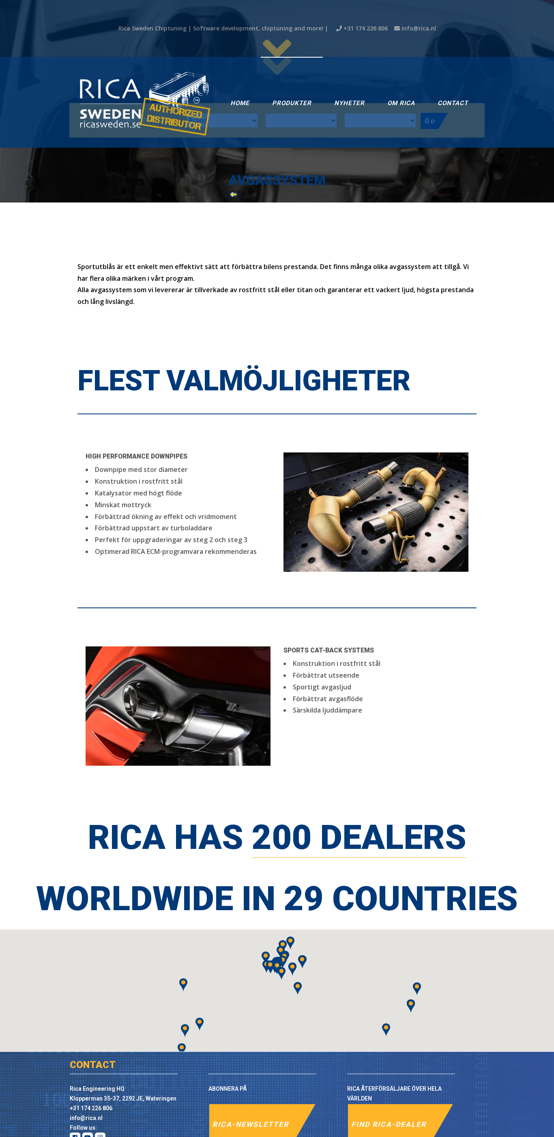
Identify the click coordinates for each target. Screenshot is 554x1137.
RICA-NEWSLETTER (251, 1124)
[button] (283, 962)
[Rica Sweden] (144, 102)
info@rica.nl (419, 28)
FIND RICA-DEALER (388, 1124)
